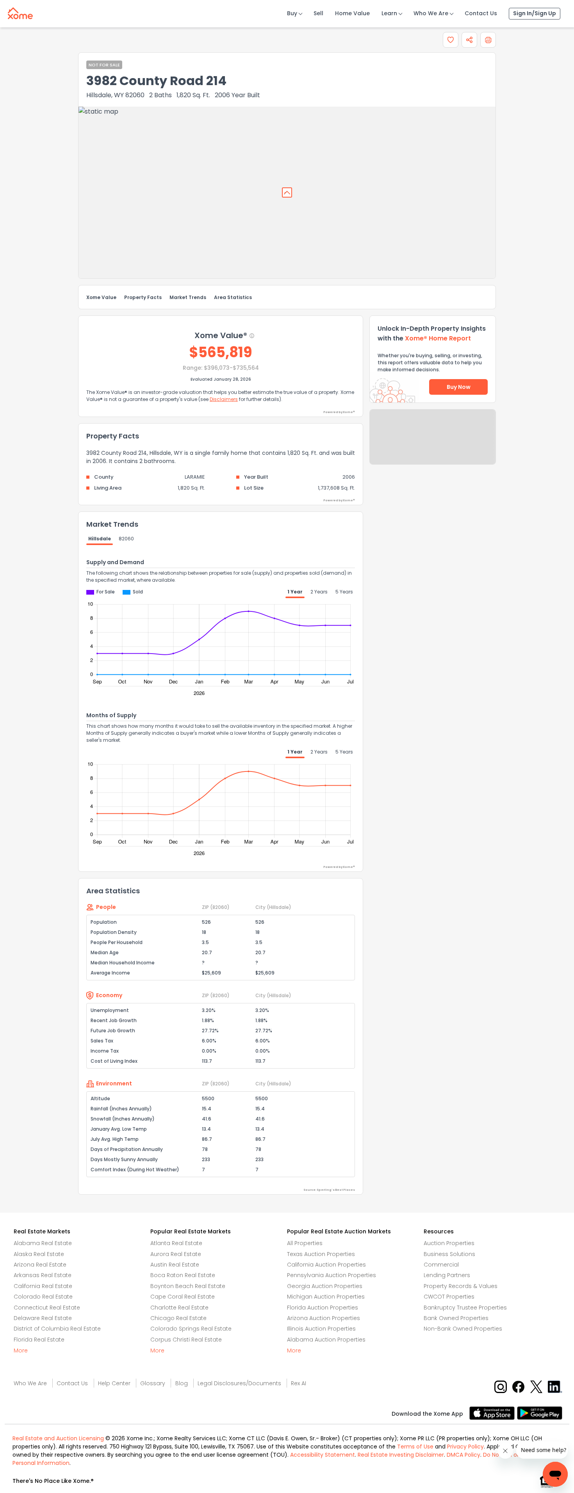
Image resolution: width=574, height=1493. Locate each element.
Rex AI (298, 1383)
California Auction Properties (326, 1265)
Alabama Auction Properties (326, 1339)
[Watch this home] (450, 40)
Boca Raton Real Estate (182, 1275)
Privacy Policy (465, 1446)
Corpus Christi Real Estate (186, 1339)
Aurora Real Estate (175, 1254)
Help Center (114, 1383)
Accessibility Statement (322, 1455)
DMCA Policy (463, 1455)
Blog (181, 1383)
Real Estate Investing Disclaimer (401, 1455)
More (21, 1350)
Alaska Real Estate (39, 1254)
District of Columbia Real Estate (57, 1329)
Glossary (152, 1383)
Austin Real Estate (174, 1265)
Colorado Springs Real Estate (191, 1329)
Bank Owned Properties (456, 1318)
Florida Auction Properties (322, 1307)
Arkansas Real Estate (42, 1275)
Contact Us (481, 13)
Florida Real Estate (39, 1339)
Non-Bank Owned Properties (463, 1329)
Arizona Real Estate (40, 1265)
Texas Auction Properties (321, 1254)
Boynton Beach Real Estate (187, 1286)
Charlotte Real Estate (179, 1307)
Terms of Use (415, 1446)
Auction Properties (449, 1243)
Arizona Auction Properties (323, 1318)
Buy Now (459, 387)
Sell (318, 13)
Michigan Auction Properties (326, 1297)
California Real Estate (43, 1286)
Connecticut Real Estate (47, 1307)
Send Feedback (433, 445)
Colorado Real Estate (43, 1297)
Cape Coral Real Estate (182, 1297)
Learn (389, 13)
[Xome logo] (20, 12)
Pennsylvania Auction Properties (331, 1275)
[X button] (537, 1386)
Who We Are (431, 13)
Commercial (441, 1265)
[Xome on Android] (539, 1412)
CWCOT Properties (449, 1297)
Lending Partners (447, 1275)
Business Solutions (449, 1254)
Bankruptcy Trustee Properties (465, 1307)
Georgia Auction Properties (324, 1286)
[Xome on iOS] (493, 1412)
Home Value (352, 13)
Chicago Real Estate (178, 1318)
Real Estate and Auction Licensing (58, 1438)
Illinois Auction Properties (321, 1329)
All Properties (305, 1243)
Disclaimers (224, 399)
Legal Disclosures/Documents (239, 1383)
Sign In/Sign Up (534, 13)
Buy (292, 13)
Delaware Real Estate (43, 1318)
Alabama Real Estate (43, 1243)
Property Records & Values (460, 1286)
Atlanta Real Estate (176, 1243)
